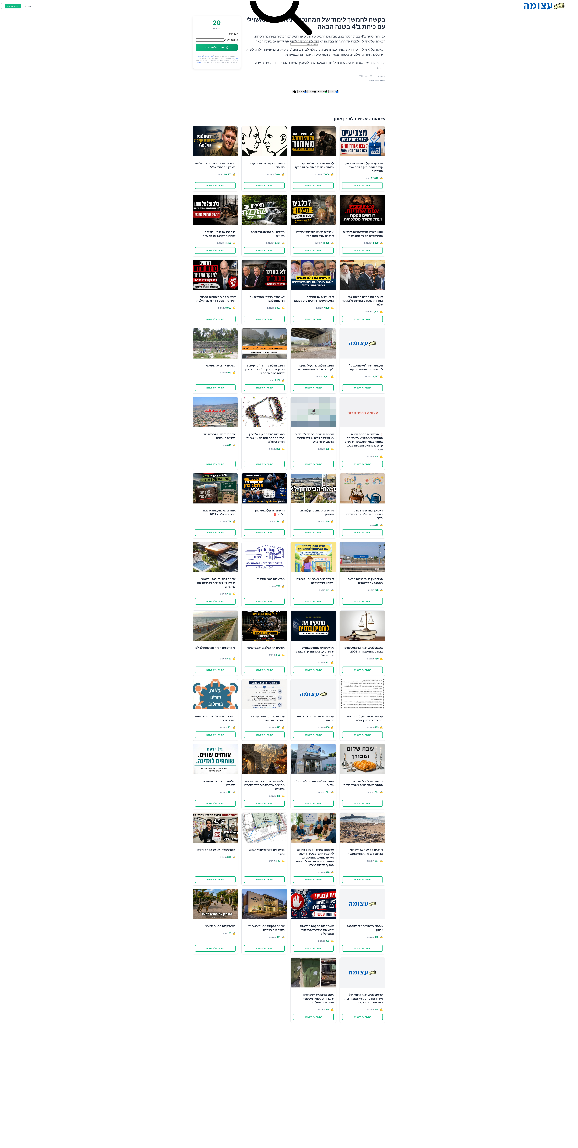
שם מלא (233, 34)
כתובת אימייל (231, 39)
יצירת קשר (200, 62)
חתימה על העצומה (362, 185)
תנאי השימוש (209, 56)
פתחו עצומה (12, 6)
